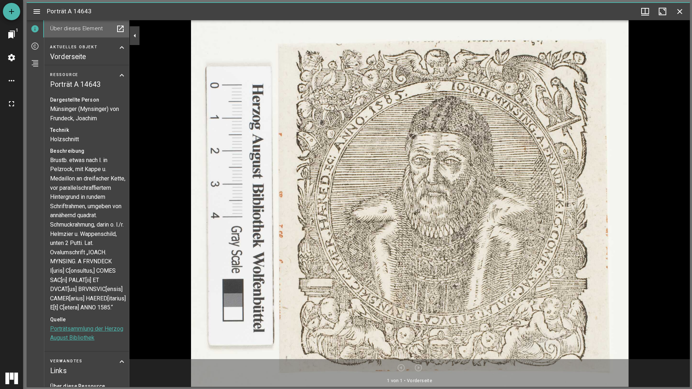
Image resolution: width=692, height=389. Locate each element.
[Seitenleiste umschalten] (36, 11)
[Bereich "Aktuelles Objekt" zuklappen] (121, 47)
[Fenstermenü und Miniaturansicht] (645, 11)
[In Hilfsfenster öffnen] (120, 28)
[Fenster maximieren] (662, 11)
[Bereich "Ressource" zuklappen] (121, 75)
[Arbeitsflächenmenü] (11, 57)
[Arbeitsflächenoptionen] (11, 80)
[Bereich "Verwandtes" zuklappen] (121, 361)
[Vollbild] (11, 103)
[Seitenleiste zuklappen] (134, 35)
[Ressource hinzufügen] (11, 11)
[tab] (35, 28)
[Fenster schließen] (679, 11)
